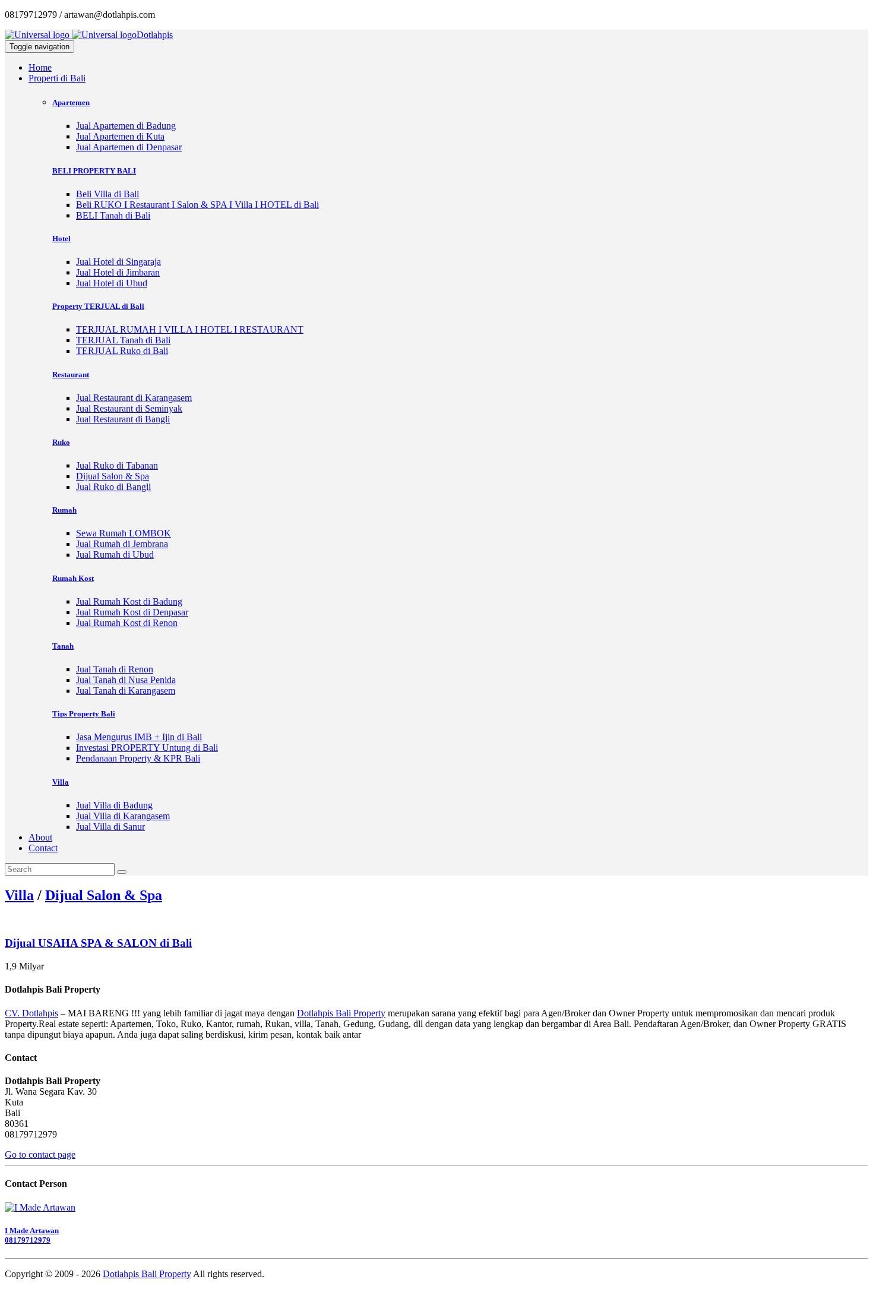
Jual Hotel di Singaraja (118, 262)
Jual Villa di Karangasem (123, 816)
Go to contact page (40, 1154)
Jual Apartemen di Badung (126, 126)
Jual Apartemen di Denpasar (129, 147)
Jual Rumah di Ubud (115, 554)
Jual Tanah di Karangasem (125, 690)
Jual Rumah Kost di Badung (129, 601)
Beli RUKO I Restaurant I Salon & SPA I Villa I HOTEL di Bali (197, 205)
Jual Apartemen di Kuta (120, 136)
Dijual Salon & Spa (112, 476)
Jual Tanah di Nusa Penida (126, 680)
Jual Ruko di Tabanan (117, 465)
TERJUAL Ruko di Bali (122, 351)
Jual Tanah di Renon (114, 669)
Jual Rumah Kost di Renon (127, 623)
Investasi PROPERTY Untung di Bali (147, 748)
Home (40, 67)
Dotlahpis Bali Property (341, 1013)
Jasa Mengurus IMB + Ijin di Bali (139, 737)
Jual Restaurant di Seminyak (129, 408)
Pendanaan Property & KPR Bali (138, 758)
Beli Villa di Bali (107, 194)
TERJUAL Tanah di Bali (123, 340)
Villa (19, 895)
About (40, 837)
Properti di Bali (57, 78)
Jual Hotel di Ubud (111, 283)
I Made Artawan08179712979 (32, 1235)
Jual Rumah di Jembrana (122, 544)
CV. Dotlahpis (31, 1013)
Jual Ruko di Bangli (113, 487)
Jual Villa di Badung (114, 805)
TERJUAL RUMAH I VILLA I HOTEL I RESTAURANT (189, 329)
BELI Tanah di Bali (113, 215)
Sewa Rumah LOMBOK (123, 533)
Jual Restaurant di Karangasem (134, 398)
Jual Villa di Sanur (110, 827)
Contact (43, 848)
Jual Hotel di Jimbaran (118, 272)
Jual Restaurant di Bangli (123, 419)
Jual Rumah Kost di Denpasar (132, 612)
